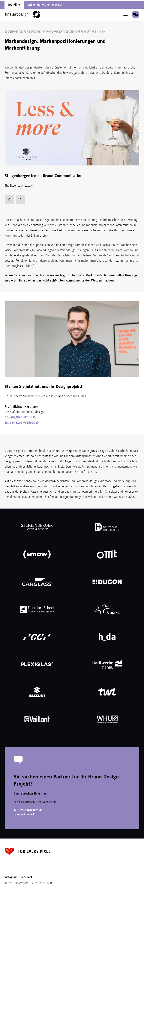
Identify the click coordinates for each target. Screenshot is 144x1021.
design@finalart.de (18, 417)
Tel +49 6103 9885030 (20, 422)
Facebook (27, 877)
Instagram (10, 877)
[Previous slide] (9, 199)
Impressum (21, 883)
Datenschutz (38, 883)
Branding (14, 4)
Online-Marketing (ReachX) (44, 4)
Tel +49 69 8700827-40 (28, 810)
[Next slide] (20, 199)
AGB (49, 883)
